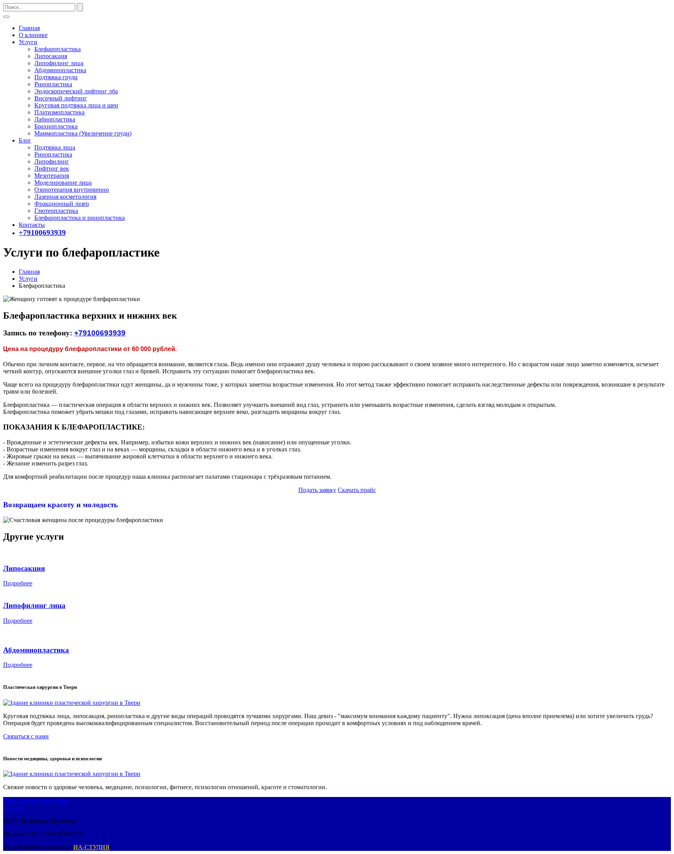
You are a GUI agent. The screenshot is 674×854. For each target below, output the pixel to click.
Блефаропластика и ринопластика (79, 217)
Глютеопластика (56, 210)
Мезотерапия (51, 175)
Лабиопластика (54, 119)
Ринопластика (53, 84)
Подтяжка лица (54, 147)
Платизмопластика (59, 112)
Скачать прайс (357, 490)
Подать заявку (317, 490)
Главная (29, 28)
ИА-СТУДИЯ (91, 847)
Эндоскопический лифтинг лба (76, 91)
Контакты (32, 224)
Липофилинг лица (58, 63)
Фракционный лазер (61, 203)
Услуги (28, 42)
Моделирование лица (63, 182)
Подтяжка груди (56, 77)
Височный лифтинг (60, 98)
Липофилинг (51, 161)
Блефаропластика (57, 49)
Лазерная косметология (65, 196)
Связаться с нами (26, 736)
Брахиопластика (56, 126)
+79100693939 (42, 232)
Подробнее (17, 583)
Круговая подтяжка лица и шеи (76, 105)
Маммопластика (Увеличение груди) (82, 133)
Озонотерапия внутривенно (71, 189)
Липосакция (50, 56)
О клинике (33, 35)
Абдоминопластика (60, 70)
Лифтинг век (51, 168)
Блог (25, 140)
